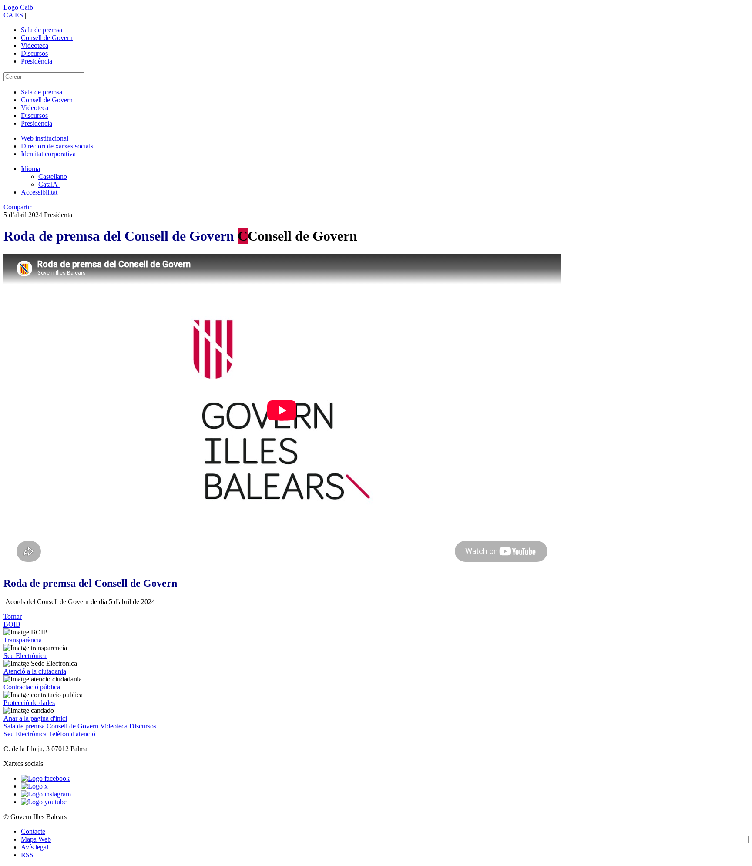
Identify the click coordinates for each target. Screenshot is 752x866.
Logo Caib (18, 7)
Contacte (33, 831)
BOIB (11, 624)
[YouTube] (44, 802)
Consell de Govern (47, 37)
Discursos (34, 53)
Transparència (22, 640)
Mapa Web (36, 839)
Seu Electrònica (25, 655)
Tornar (12, 616)
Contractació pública (31, 687)
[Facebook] (45, 778)
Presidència (36, 61)
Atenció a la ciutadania (34, 671)
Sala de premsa (41, 30)
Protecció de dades (29, 702)
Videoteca (34, 45)
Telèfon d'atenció (71, 734)
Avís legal (34, 847)
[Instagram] (46, 794)
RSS (27, 855)
